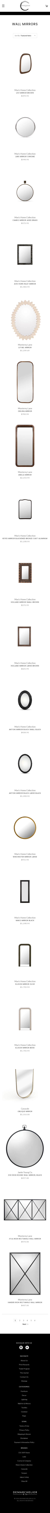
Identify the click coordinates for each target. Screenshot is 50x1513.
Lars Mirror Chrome (25, 156)
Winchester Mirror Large (25, 857)
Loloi (24, 1457)
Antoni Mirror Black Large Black (25, 793)
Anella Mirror (25, 475)
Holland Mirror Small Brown (25, 602)
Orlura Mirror (25, 411)
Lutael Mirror (25, 347)
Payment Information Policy (24, 1442)
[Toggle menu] (3, 6)
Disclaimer (24, 1438)
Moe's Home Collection (24, 1465)
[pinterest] (27, 1347)
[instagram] (21, 1347)
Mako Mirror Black (25, 920)
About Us (24, 1361)
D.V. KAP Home (24, 1453)
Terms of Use (24, 1426)
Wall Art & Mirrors (24, 1403)
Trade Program (24, 1369)
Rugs (24, 1416)
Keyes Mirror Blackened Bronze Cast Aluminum (25, 538)
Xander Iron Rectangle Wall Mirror (25, 1302)
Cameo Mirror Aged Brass (25, 220)
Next (24, 1324)
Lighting (24, 1399)
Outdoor (24, 1412)
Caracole (24, 1469)
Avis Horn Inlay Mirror (25, 284)
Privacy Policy (24, 1430)
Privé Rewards (24, 1365)
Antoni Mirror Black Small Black (25, 729)
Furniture (24, 1391)
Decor (24, 1395)
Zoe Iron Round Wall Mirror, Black (25, 1175)
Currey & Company (24, 1461)
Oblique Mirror (25, 1111)
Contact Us (24, 1377)
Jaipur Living (24, 1477)
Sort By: (17, 36)
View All (24, 1481)
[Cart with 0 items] (46, 5)
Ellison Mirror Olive (25, 984)
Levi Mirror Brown (25, 93)
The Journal (24, 1373)
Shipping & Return (24, 1434)
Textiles (24, 1408)
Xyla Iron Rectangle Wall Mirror (25, 1239)
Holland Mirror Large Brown (25, 666)
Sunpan (24, 1473)
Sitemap (24, 1381)
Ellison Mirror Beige (25, 1048)
